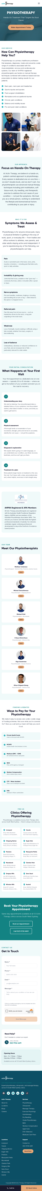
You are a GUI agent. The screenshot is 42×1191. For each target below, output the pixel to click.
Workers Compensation (30, 1126)
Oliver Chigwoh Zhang (21, 685)
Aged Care (26, 1129)
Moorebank (5, 1160)
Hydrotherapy (27, 1114)
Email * (7, 979)
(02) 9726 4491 (15, 1043)
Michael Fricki (21, 614)
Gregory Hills (6, 1166)
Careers (4, 1111)
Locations (5, 1106)
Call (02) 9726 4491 (21, 931)
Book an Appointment (21, 924)
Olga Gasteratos (21, 661)
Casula (4, 1146)
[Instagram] (13, 1093)
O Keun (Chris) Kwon (21, 638)
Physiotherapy (27, 1103)
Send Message (21, 1019)
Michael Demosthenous (21, 590)
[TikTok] (27, 1093)
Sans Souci (5, 1169)
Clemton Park (6, 1163)
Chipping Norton (7, 1149)
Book (21, 572)
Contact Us (26, 1143)
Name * (7, 962)
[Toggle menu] (39, 3)
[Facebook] (4, 1093)
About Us (4, 1103)
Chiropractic (26, 1106)
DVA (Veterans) (28, 1132)
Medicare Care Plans (29, 1134)
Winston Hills (6, 1172)
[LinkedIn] (18, 1093)
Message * (8, 988)
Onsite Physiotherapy (29, 1120)
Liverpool (5, 1143)
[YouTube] (22, 1093)
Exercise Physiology (29, 1111)
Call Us (11, 1188)
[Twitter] (8, 1093)
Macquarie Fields (7, 1157)
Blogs (3, 1108)
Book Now (28, 1151)
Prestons (4, 1154)
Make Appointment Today (21, 27)
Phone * (7, 971)
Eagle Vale (5, 1152)
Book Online (33, 1188)
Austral (4, 1175)
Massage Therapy (28, 1108)
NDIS (24, 1123)
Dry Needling (27, 1117)
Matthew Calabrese (21, 567)
